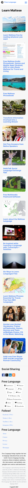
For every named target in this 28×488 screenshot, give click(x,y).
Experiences (9, 385)
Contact (5, 437)
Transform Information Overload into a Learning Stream (13, 120)
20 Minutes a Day (14, 396)
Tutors (9, 403)
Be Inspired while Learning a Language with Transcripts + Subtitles (12, 246)
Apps (10, 392)
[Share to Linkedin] (10, 375)
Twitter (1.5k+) (7, 418)
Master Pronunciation (14, 399)
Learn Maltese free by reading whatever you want (13, 37)
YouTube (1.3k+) (7, 422)
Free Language (10, 2)
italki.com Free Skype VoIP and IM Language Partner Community (13, 358)
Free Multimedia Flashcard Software (11, 196)
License (5, 444)
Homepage (6, 448)
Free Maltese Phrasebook (9, 94)
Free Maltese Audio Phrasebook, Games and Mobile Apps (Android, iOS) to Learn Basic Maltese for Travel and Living (14, 66)
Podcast (20, 385)
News (19, 392)
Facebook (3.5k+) (8, 415)
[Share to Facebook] (3, 375)
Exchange (19, 403)
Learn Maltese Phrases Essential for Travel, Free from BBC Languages (13, 299)
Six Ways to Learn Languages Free (11, 273)
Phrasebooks (20, 406)
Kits (20, 389)
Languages (10, 389)
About (4, 434)
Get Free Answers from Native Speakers (13, 145)
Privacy (5, 440)
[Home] (2, 2)
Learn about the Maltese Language (14, 220)
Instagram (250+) (8, 425)
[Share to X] (6, 375)
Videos (8, 406)
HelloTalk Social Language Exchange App (12, 170)
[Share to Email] (13, 375)
